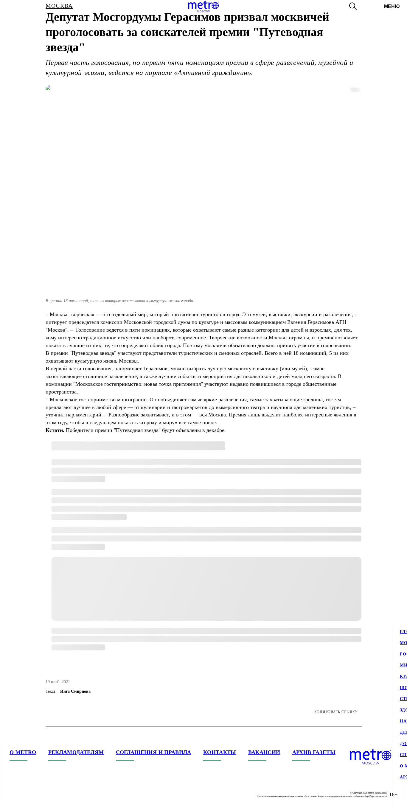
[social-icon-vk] (14, 794)
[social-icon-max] (50, 794)
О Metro (23, 752)
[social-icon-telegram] (26, 794)
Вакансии (264, 752)
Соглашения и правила (153, 752)
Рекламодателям (76, 752)
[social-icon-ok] (38, 794)
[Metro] (203, 7)
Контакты (219, 752)
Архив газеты (313, 752)
